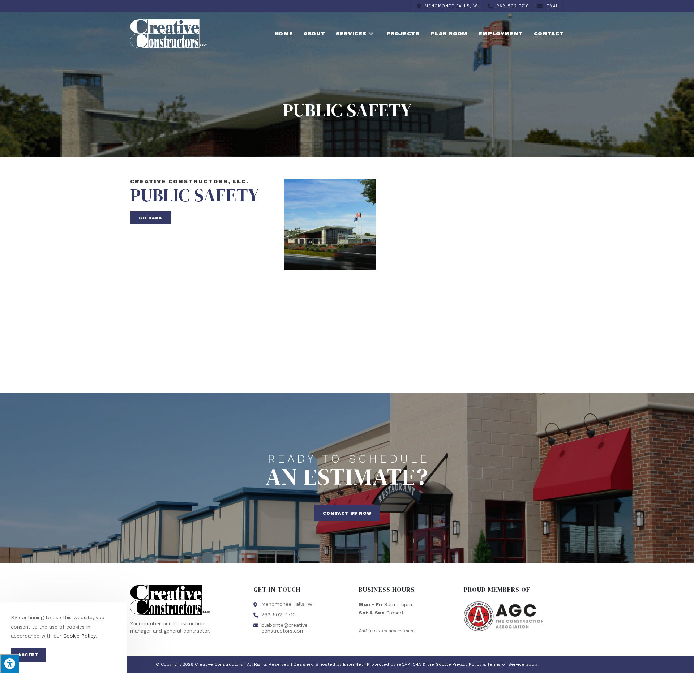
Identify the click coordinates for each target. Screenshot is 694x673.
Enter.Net (353, 664)
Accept (28, 654)
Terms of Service (505, 664)
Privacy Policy (467, 664)
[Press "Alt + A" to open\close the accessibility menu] (9, 663)
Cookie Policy (79, 636)
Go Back (150, 217)
